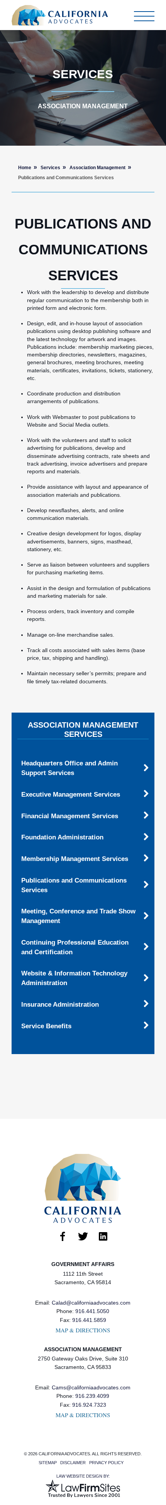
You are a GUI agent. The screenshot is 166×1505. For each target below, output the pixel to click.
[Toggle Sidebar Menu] (144, 16)
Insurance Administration (60, 1004)
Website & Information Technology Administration (74, 978)
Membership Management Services (74, 858)
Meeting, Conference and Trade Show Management (78, 916)
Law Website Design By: (83, 1476)
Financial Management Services (69, 815)
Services (50, 167)
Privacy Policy (106, 1462)
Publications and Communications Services (74, 885)
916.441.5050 (92, 1311)
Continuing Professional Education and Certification (75, 947)
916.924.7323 (89, 1405)
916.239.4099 (92, 1396)
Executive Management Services (70, 794)
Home (24, 167)
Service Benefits (46, 1025)
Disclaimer (73, 1462)
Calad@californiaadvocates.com (91, 1303)
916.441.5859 (89, 1320)
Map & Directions (83, 1330)
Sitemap (48, 1462)
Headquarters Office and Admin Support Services (69, 768)
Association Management (97, 167)
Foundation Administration (62, 837)
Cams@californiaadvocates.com (91, 1388)
